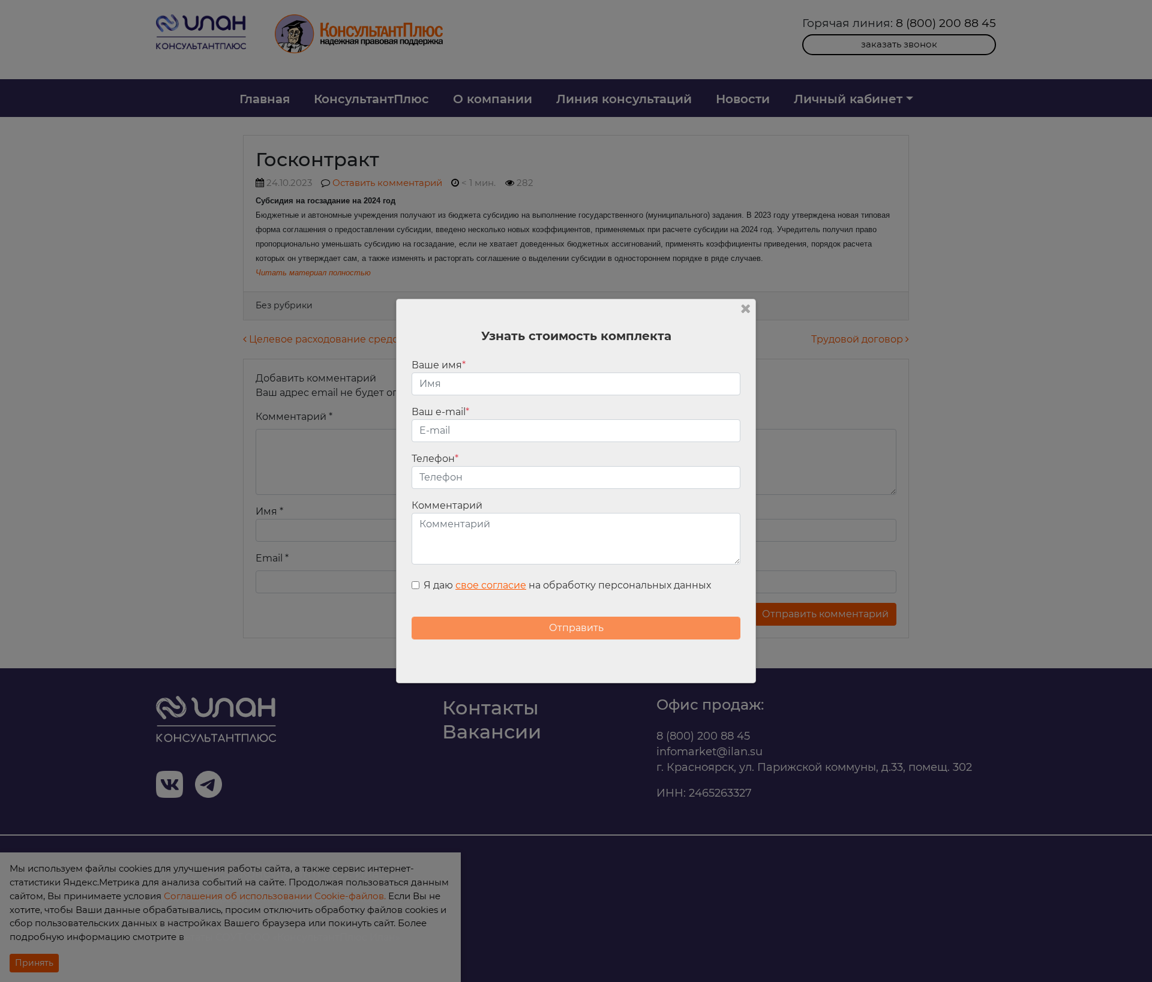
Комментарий (447, 505)
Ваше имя (439, 365)
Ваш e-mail (440, 412)
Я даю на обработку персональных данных (567, 585)
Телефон (435, 458)
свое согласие (490, 585)
